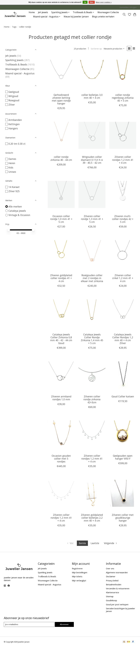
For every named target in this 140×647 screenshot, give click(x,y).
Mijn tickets (77, 576)
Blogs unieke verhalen (103, 16)
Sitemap (109, 596)
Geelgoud (13, 91)
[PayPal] (133, 642)
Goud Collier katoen (123, 396)
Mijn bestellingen (79, 572)
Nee (91, 2)
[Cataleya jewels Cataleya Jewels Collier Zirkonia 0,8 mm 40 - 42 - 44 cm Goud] (61, 313)
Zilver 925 (14, 191)
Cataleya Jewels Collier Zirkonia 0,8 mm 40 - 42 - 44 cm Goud (61, 339)
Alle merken (15, 206)
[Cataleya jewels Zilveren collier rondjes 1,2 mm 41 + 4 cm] (122, 135)
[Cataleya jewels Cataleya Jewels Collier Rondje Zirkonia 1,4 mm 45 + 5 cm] (91, 313)
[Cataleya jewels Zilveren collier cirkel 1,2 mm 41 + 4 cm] (122, 254)
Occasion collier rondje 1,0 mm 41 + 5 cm (61, 218)
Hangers (13, 128)
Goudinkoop (111, 600)
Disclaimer (110, 576)
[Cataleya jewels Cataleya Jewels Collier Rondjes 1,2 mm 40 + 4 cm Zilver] (122, 313)
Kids (10, 167)
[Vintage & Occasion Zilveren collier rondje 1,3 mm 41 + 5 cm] (91, 195)
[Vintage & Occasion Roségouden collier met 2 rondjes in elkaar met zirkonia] (91, 254)
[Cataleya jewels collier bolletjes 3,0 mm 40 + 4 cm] (91, 73)
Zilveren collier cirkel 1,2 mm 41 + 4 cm (122, 278)
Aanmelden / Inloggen (128, 7)
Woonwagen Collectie (108, 12)
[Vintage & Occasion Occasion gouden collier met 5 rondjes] (61, 434)
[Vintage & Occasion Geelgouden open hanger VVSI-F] (122, 434)
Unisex (12, 171)
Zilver (11, 104)
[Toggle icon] (124, 14)
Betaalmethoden (113, 584)
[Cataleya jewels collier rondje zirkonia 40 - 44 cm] (61, 135)
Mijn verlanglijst (79, 580)
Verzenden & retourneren (117, 588)
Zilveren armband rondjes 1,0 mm (61, 398)
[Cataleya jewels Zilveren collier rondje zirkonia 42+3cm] (91, 375)
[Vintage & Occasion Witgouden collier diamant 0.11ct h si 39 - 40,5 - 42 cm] (91, 135)
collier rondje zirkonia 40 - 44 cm (61, 158)
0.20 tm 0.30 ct (16, 143)
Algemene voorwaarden (117, 572)
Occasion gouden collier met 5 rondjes (61, 458)
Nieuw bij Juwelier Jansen (76, 16)
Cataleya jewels (17, 210)
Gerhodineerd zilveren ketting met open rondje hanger (61, 99)
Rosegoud (13, 100)
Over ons (110, 568)
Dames (12, 159)
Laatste (95, 543)
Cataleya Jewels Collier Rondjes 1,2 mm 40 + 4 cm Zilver (122, 339)
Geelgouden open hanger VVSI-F (122, 457)
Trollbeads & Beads (16, 64)
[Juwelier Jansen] (15, 14)
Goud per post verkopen (117, 604)
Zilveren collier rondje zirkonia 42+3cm (91, 399)
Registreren (77, 568)
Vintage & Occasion (19, 215)
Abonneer (64, 624)
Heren (11, 163)
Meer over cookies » (104, 2)
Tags (14, 26)
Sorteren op (96, 48)
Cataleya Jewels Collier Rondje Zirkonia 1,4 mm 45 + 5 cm (92, 339)
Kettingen (14, 124)
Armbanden (15, 120)
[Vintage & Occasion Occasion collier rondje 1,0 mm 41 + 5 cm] (61, 195)
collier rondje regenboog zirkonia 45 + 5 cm (123, 97)
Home (32, 12)
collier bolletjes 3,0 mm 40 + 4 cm (92, 96)
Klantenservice (112, 592)
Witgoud (13, 96)
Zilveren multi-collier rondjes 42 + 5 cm (122, 218)
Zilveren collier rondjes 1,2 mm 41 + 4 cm (122, 159)
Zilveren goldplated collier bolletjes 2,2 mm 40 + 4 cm (92, 517)
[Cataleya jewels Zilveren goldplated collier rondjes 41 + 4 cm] (61, 254)
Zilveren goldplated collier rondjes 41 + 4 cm (61, 278)
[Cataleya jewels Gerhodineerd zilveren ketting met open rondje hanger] (61, 73)
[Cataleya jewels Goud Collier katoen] (122, 375)
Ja (85, 2)
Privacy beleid (112, 580)
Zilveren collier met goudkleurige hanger (123, 517)
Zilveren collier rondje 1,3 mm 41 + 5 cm (92, 218)
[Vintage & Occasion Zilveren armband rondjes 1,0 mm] (61, 375)
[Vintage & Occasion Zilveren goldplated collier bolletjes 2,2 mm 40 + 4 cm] (91, 493)
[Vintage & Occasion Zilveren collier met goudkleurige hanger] (122, 493)
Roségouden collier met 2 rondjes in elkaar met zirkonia (92, 278)
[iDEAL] (128, 642)
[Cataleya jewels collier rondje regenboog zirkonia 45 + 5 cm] (122, 73)
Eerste (82, 543)
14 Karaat (14, 187)
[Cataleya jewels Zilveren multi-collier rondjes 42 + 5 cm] (122, 195)
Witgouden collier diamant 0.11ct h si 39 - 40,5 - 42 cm (92, 159)
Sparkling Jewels (14, 60)
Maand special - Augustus (19, 73)
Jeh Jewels (43, 12)
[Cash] (124, 642)
